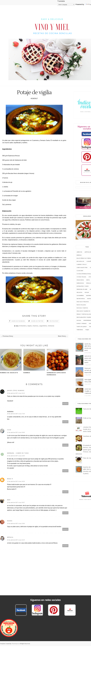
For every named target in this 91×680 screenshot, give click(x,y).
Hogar (87, 292)
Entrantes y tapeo (25, 326)
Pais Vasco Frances (83, 301)
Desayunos (80, 280)
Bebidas (79, 255)
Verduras (51, 326)
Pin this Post (54, 321)
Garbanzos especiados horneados (56, 374)
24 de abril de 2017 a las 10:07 (16, 502)
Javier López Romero (15, 390)
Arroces (79, 252)
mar (8, 500)
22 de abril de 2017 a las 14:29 (16, 481)
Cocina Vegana (81, 277)
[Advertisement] (45, 658)
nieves (9, 521)
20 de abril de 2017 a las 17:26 (16, 413)
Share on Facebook (18, 321)
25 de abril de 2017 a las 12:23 (16, 540)
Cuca (9, 430)
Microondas (81, 298)
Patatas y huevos (82, 308)
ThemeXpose (15, 643)
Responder (65, 403)
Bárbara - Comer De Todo (18, 453)
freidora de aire (82, 289)
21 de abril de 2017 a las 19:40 (16, 432)
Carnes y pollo (81, 264)
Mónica (10, 537)
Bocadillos (80, 261)
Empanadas (80, 283)
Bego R (10, 479)
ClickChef (80, 270)
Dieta (88, 280)
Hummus (26, 372)
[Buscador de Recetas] (9, 636)
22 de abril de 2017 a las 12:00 (16, 455)
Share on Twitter (37, 321)
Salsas (79, 320)
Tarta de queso (82, 326)
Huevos (35, 326)
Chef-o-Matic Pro (82, 267)
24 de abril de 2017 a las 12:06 (16, 523)
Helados (79, 292)
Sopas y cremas (81, 323)
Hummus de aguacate (9, 372)
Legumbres (43, 326)
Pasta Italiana (81, 305)
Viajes (87, 329)
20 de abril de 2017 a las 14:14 (16, 393)
